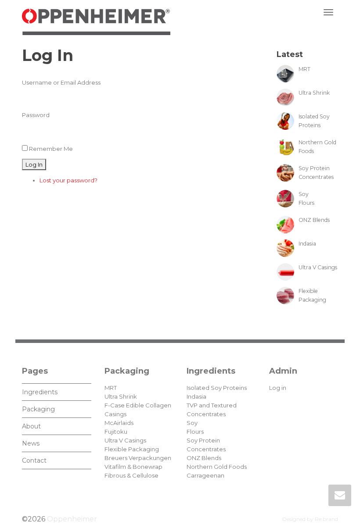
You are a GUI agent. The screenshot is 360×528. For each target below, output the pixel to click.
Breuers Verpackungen (137, 457)
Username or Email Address (61, 82)
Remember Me (51, 148)
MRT (110, 387)
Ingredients (40, 392)
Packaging (38, 409)
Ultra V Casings (125, 440)
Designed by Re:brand (310, 519)
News (31, 443)
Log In (34, 164)
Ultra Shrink (120, 396)
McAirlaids (118, 422)
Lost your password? (68, 180)
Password (36, 114)
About (31, 426)
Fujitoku (115, 431)
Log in (277, 387)
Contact (34, 460)
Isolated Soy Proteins (217, 387)
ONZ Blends (204, 457)
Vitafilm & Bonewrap (133, 466)
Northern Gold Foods (217, 466)
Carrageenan (205, 475)
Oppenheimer (72, 519)
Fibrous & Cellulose (131, 475)
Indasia (196, 396)
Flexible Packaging (131, 449)
